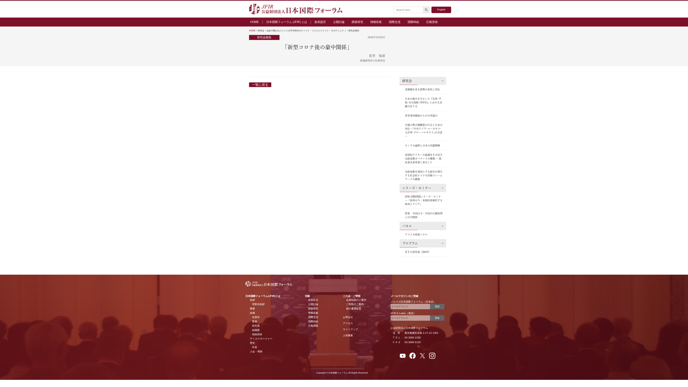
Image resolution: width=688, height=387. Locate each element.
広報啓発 (432, 21)
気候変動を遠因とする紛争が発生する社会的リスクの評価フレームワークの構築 (424, 175)
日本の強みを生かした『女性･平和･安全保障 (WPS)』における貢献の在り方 (423, 102)
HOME (254, 21)
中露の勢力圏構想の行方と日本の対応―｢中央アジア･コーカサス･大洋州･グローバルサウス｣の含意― (424, 130)
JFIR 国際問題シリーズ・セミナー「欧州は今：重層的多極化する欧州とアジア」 (424, 200)
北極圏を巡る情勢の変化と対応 (422, 89)
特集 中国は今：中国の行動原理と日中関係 (424, 215)
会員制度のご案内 (356, 299)
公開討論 (339, 21)
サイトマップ (350, 329)
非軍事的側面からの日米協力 (421, 115)
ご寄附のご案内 (355, 304)
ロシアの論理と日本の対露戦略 (422, 145)
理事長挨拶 (258, 304)
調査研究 (357, 21)
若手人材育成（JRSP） (418, 252)
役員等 (256, 317)
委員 (254, 321)
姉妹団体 (257, 334)
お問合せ (348, 317)
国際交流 (394, 21)
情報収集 (376, 21)
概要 (252, 308)
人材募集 (348, 335)
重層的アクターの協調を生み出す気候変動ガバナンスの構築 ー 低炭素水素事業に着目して (424, 159)
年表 (254, 347)
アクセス (348, 323)
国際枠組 (413, 21)
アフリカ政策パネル (416, 234)
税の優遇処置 (353, 308)
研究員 (256, 325)
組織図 (256, 330)
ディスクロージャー (261, 338)
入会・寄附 (256, 351)
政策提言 (320, 21)
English (441, 9)
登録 (437, 306)
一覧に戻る (260, 85)
